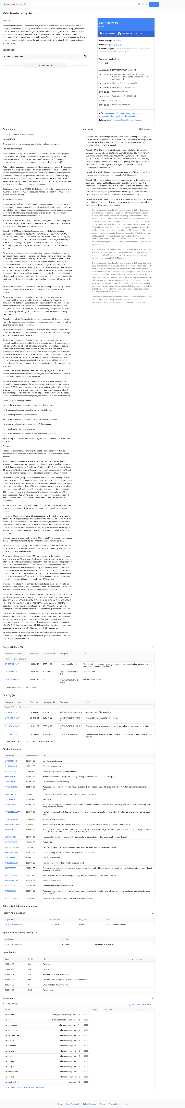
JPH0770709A (10, 886)
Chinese (117, 41)
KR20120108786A (12, 847)
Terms (102, 1104)
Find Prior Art (126, 34)
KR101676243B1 (11, 875)
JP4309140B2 (10, 794)
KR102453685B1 (11, 787)
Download (135, 1005)
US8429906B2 (10, 858)
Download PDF (109, 34)
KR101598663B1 (11, 842)
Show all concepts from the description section (24, 1087)
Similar (141, 34)
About (59, 1104)
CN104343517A (11, 712)
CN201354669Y (11, 680)
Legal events (136, 113)
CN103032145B (11, 761)
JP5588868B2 (10, 771)
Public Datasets (89, 1104)
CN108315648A (11, 805)
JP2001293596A (11, 863)
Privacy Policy (114, 1104)
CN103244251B (11, 766)
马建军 (115, 45)
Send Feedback (72, 1104)
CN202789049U (11, 819)
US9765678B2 (10, 837)
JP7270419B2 (10, 830)
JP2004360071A (11, 852)
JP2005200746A (11, 898)
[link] (9, 1015)
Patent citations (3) (111, 113)
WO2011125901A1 (12, 812)
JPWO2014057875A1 (13, 824)
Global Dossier (127, 120)
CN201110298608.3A (13, 925)
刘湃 (120, 45)
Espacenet (115, 120)
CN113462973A (11, 734)
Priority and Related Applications (123, 116)
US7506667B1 (10, 799)
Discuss (137, 120)
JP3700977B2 (10, 868)
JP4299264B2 (10, 891)
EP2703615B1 (10, 776)
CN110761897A (11, 726)
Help (126, 1104)
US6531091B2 (10, 782)
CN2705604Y (10, 671)
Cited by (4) (125, 113)
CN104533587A (11, 718)
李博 (109, 45)
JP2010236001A (11, 881)
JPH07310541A (11, 664)
